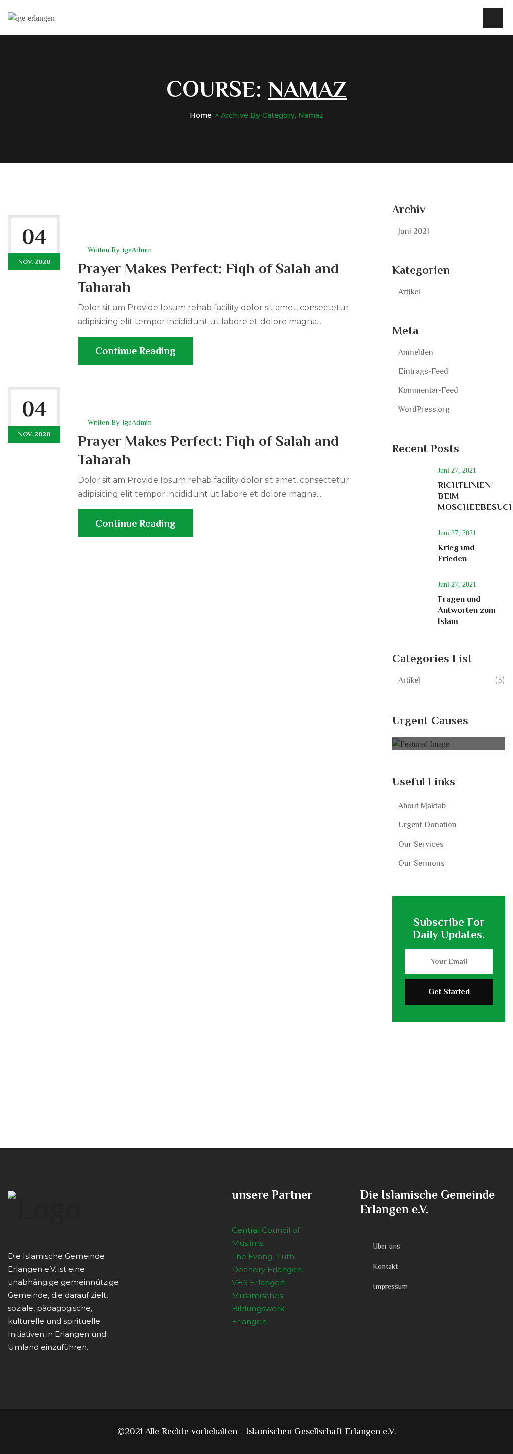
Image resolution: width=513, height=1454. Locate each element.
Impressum (390, 1286)
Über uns (386, 1246)
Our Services (421, 844)
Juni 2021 (413, 231)
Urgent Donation (427, 824)
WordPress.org (424, 409)
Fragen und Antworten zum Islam (467, 610)
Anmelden (415, 352)
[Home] (31, 17)
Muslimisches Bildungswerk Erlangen (258, 1308)
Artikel (409, 291)
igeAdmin (137, 250)
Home (201, 115)
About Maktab (422, 805)
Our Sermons (421, 863)
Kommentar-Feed (428, 390)
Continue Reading (135, 350)
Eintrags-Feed (423, 371)
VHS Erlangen (258, 1282)
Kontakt (385, 1266)
